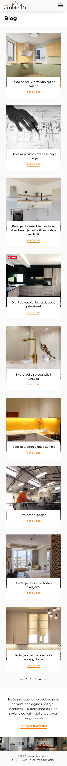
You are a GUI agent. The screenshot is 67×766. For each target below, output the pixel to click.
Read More (33, 92)
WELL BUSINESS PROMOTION (39, 760)
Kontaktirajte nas (33, 726)
